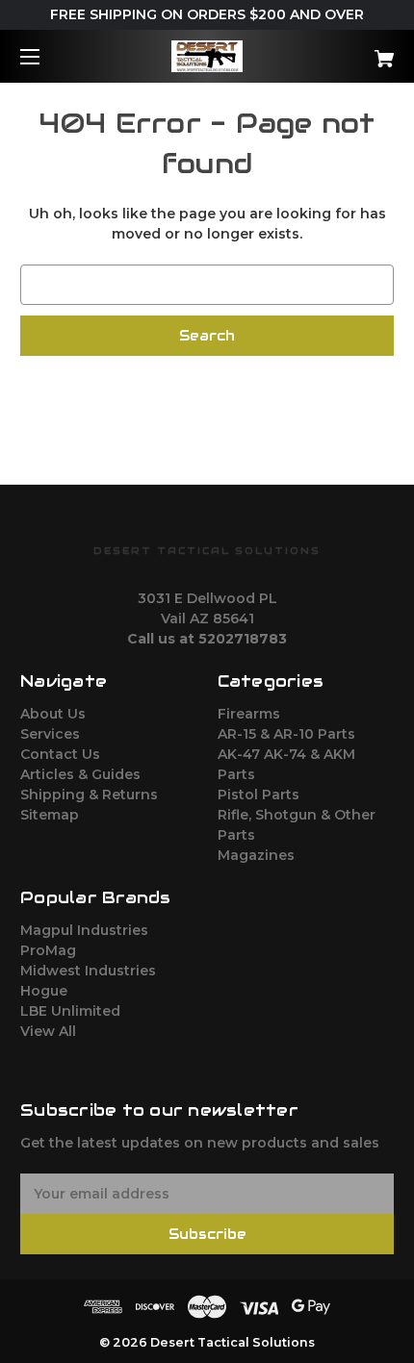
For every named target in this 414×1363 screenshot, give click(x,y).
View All (48, 1031)
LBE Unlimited (70, 1011)
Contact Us (60, 754)
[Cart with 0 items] (356, 51)
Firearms (249, 713)
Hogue (43, 990)
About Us (53, 713)
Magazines (256, 855)
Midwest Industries (88, 970)
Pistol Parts (258, 794)
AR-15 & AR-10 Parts (286, 734)
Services (50, 734)
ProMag (48, 950)
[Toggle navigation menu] (46, 56)
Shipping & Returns (89, 794)
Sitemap (49, 814)
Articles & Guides (80, 774)
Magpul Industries (84, 930)
